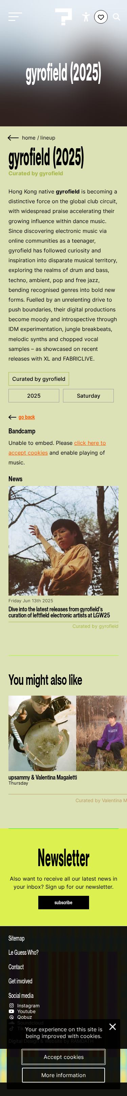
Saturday (88, 395)
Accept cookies (64, 1057)
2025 (34, 395)
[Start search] (115, 17)
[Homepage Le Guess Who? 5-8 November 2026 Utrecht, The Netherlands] (64, 16)
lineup (47, 138)
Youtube (26, 1011)
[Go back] (13, 138)
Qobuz (24, 1017)
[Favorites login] (101, 17)
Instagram (28, 1005)
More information (63, 1075)
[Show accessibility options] (87, 17)
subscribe (63, 902)
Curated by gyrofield (38, 378)
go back (27, 417)
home (29, 138)
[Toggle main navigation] (13, 17)
